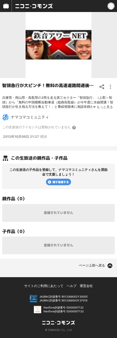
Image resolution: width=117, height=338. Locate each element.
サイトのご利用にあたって (43, 286)
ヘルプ (71, 286)
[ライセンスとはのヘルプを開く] (74, 127)
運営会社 (86, 286)
